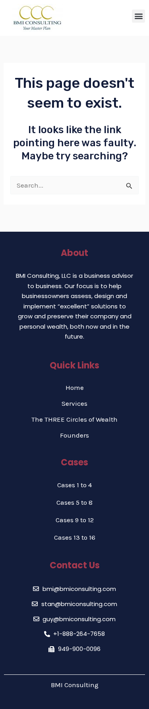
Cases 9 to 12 (75, 520)
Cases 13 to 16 (74, 537)
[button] (138, 16)
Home (75, 387)
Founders (74, 435)
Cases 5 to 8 (74, 502)
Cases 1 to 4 (74, 485)
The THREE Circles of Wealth (74, 419)
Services (74, 403)
